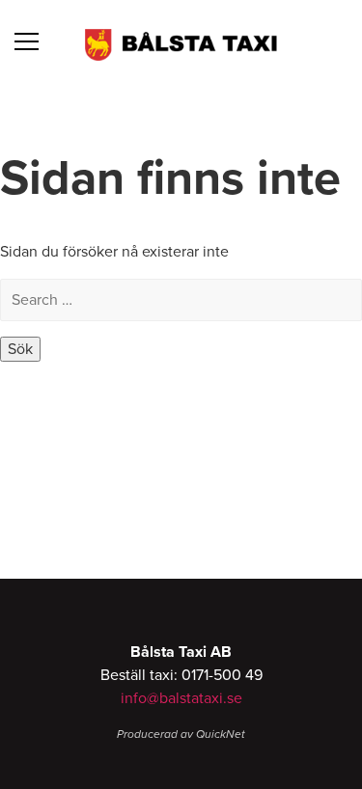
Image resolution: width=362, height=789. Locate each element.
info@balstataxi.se (181, 698)
